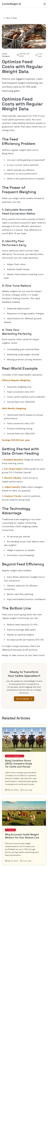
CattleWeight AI (11, 3)
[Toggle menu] (44, 3)
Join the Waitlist (22, 699)
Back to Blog (11, 18)
